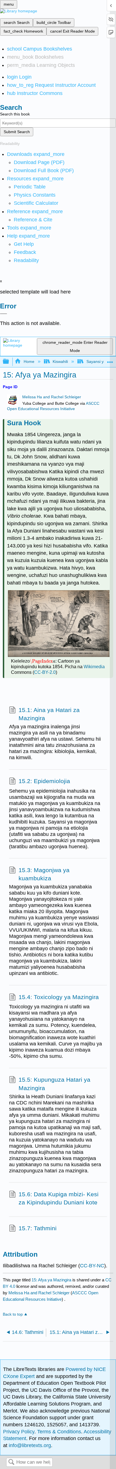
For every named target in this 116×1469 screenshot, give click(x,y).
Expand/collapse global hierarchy (9, 361)
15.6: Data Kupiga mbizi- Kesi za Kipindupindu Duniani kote (59, 1198)
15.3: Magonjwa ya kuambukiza (44, 874)
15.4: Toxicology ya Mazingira (59, 997)
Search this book (15, 114)
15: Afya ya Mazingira (51, 1279)
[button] (25, 252)
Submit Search (17, 131)
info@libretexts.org (29, 1445)
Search (11, 1462)
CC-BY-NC (92, 1265)
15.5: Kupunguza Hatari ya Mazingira (54, 1083)
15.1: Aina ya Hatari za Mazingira (49, 714)
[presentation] (42, 661)
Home (29, 361)
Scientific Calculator (36, 203)
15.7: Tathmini (38, 1228)
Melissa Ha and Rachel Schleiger (51, 397)
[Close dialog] (3, 313)
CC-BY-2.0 (45, 672)
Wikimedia (94, 666)
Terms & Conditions (59, 1431)
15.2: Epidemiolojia (44, 781)
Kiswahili (60, 361)
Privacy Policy (18, 1431)
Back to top (13, 1314)
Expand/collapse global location (110, 359)
